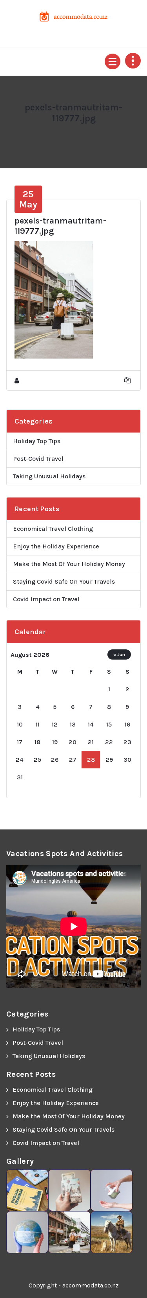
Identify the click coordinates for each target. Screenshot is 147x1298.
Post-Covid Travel (38, 458)
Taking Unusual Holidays (49, 476)
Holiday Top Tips (36, 441)
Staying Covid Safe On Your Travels (64, 581)
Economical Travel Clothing (53, 528)
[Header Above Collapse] (133, 61)
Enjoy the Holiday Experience (56, 546)
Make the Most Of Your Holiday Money (69, 564)
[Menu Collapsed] (112, 61)
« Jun (119, 654)
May (28, 199)
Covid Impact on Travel (46, 599)
